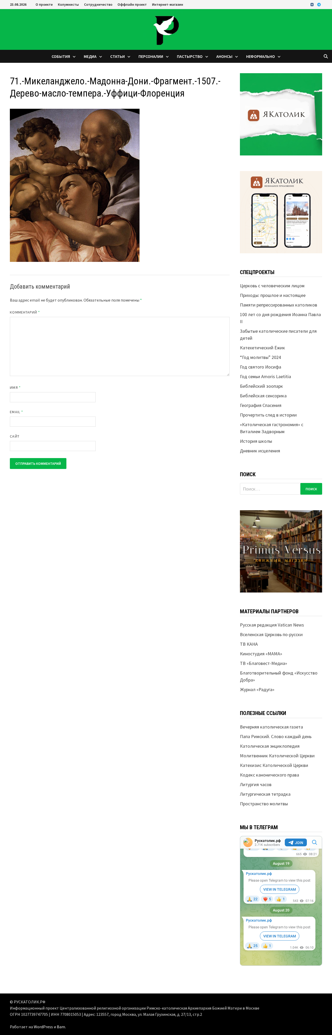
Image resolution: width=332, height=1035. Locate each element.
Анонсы (224, 56)
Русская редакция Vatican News (272, 625)
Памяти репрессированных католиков (278, 305)
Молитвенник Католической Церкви (277, 756)
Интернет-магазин (167, 4)
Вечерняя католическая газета (271, 727)
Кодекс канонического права (269, 775)
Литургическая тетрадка (265, 794)
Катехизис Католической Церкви (274, 765)
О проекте (44, 4)
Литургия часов (256, 784)
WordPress (43, 1026)
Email (16, 412)
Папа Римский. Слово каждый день (276, 736)
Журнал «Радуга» (257, 689)
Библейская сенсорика (263, 396)
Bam (61, 1026)
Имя (15, 387)
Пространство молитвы (264, 804)
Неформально (260, 56)
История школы (256, 441)
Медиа (90, 56)
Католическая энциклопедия (270, 746)
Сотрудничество (98, 4)
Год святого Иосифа (260, 367)
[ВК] (312, 4)
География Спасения (260, 405)
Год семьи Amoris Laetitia (265, 376)
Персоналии (151, 56)
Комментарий (25, 312)
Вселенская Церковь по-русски (271, 634)
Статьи (117, 56)
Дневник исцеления (260, 451)
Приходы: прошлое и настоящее (273, 295)
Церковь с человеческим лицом (272, 286)
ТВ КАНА (249, 644)
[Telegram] (319, 4)
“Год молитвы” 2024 (260, 357)
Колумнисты (68, 4)
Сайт (14, 436)
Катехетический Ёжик (262, 348)
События (61, 56)
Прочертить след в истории (268, 415)
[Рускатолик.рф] (166, 29)
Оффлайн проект (132, 4)
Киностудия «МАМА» (261, 654)
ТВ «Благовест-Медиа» (263, 663)
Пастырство (190, 56)
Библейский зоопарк (261, 386)
